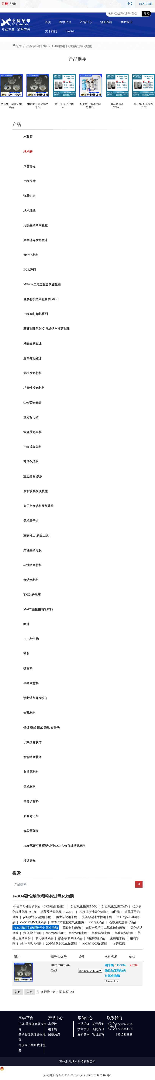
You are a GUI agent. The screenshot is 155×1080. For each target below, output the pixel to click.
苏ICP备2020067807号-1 (96, 1075)
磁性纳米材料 (32, 565)
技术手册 (84, 1029)
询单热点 (29, 195)
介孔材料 (29, 712)
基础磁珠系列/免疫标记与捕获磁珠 (46, 328)
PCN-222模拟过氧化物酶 (67, 922)
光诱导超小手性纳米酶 (97, 917)
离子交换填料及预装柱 (38, 506)
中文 (130, 3)
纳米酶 (41, 46)
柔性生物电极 (32, 550)
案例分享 (84, 1034)
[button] (6, 85)
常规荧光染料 (32, 432)
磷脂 (26, 653)
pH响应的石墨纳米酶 (37, 917)
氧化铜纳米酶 (55, 933)
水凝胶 (28, 136)
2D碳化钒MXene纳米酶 (62, 943)
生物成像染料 (32, 446)
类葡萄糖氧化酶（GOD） (57, 911)
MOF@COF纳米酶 (95, 943)
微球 (26, 624)
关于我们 (51, 31)
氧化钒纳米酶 (78, 933)
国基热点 (29, 166)
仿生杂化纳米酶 (66, 917)
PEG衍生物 (31, 638)
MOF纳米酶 (96, 922)
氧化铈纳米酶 (101, 933)
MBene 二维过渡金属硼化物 (42, 284)
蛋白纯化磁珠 (32, 358)
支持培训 (84, 1023)
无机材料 (29, 786)
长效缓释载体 (32, 742)
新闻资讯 (98, 1029)
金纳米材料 (31, 579)
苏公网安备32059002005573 (61, 1075)
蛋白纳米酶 (117, 938)
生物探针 (29, 181)
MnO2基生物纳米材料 (38, 609)
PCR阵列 (29, 269)
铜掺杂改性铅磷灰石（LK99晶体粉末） (39, 906)
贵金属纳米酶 (32, 933)
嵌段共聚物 (31, 830)
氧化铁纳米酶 (44, 938)
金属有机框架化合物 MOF (40, 299)
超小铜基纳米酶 (30, 943)
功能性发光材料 (34, 387)
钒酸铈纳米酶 (96, 938)
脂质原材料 (31, 771)
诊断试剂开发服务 (35, 698)
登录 (13, 3)
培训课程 (106, 22)
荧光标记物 (31, 417)
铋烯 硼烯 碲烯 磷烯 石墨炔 (41, 727)
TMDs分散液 (32, 594)
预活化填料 (31, 461)
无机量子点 (31, 520)
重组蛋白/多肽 (32, 476)
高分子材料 (31, 801)
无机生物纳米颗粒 (35, 225)
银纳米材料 (31, 683)
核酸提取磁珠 (32, 343)
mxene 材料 (31, 254)
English (69, 31)
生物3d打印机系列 (35, 313)
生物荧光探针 (32, 402)
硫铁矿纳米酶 (72, 927)
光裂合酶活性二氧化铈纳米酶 (106, 927)
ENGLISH (145, 3)
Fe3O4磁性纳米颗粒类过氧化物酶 (70, 46)
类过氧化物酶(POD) (84, 906)
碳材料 (28, 668)
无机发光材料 (32, 373)
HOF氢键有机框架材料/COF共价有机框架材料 (54, 845)
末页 (30, 992)
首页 (48, 22)
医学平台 (65, 22)
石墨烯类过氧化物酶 (122, 922)
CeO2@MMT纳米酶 (33, 922)
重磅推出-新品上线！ (37, 535)
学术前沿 (127, 22)
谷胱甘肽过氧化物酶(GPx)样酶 (99, 911)
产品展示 (29, 46)
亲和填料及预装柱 (35, 491)
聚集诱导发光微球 (35, 240)
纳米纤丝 (29, 210)
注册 (5, 3)
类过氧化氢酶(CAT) (115, 906)
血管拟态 (119, 943)
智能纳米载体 (32, 757)
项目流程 (98, 1034)
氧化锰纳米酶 (124, 933)
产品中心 (86, 22)
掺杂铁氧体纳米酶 (70, 938)
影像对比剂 (31, 816)
